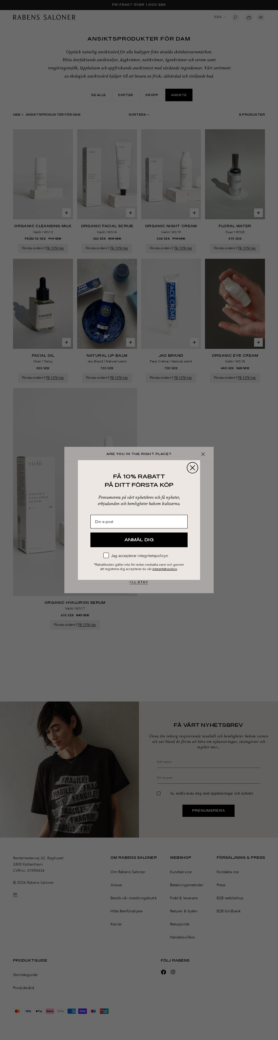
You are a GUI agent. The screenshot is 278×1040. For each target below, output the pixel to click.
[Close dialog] (192, 467)
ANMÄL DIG (139, 540)
